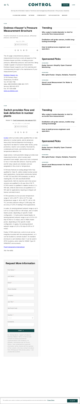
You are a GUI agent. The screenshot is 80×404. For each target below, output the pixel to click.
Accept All (72, 400)
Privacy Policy (50, 400)
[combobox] (21, 318)
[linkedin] (18, 50)
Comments (11, 322)
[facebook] (15, 50)
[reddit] (24, 50)
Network (31, 15)
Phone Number (12, 289)
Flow (5, 23)
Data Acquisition (54, 15)
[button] (5, 5)
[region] (40, 401)
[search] (8, 5)
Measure (64, 15)
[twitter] (21, 50)
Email (10, 282)
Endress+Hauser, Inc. (11, 75)
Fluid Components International (14, 247)
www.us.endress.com (11, 91)
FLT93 (6, 138)
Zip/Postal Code (12, 308)
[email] (26, 50)
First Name (11, 270)
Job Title (11, 302)
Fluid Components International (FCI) (24, 120)
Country (10, 315)
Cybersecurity (41, 15)
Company (10, 295)
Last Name (11, 276)
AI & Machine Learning (19, 15)
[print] (37, 50)
